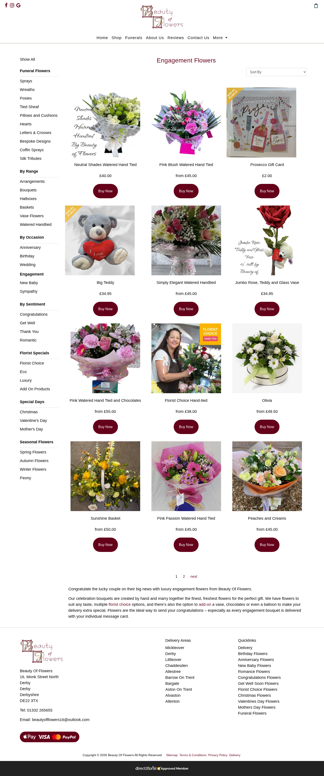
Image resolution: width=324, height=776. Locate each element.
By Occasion (32, 237)
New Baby (29, 283)
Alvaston (173, 695)
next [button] (193, 576)
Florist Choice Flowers (257, 689)
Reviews (176, 38)
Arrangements (32, 181)
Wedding (27, 264)
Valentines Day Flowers (258, 701)
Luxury (26, 380)
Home (102, 38)
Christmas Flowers (254, 695)
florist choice (120, 604)
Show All (27, 59)
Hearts (26, 124)
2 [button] (184, 576)
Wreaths (27, 89)
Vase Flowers (32, 216)
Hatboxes (28, 198)
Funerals (133, 38)
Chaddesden (176, 665)
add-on (205, 604)
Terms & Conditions (193, 755)
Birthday (27, 256)
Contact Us (198, 38)
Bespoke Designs (35, 141)
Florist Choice (32, 363)
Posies (26, 98)
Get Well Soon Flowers (258, 683)
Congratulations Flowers (259, 677)
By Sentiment (32, 304)
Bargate (172, 683)
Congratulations (34, 314)
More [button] (218, 38)
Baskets (27, 207)
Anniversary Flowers (256, 659)
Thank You (29, 331)
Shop (117, 38)
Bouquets (28, 190)
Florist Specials (34, 353)
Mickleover (174, 648)
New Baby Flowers (254, 665)
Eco (23, 372)
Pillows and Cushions (39, 115)
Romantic (28, 340)
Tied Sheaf (29, 107)
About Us (155, 38)
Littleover (173, 659)
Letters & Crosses (35, 132)
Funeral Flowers (35, 71)
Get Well (27, 323)
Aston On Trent (178, 689)
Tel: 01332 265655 (36, 710)
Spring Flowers (33, 452)
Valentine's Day (33, 420)
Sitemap (172, 755)
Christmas (29, 412)
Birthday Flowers (253, 653)
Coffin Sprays (32, 150)
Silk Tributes (30, 158)
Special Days (32, 402)
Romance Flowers (254, 671)
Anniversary (30, 247)
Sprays (26, 81)
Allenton (172, 701)
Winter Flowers (33, 469)
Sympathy (28, 291)
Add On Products (35, 389)
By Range (29, 171)
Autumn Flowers (34, 461)
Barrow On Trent (179, 677)
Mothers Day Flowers (257, 707)
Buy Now (105, 191)
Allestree (173, 671)
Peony (25, 478)
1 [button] (176, 576)
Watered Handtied (36, 224)
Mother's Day (31, 429)
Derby (170, 653)
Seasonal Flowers (36, 442)
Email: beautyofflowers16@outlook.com (54, 719)
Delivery (245, 648)
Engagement (32, 274)
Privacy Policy (217, 755)
